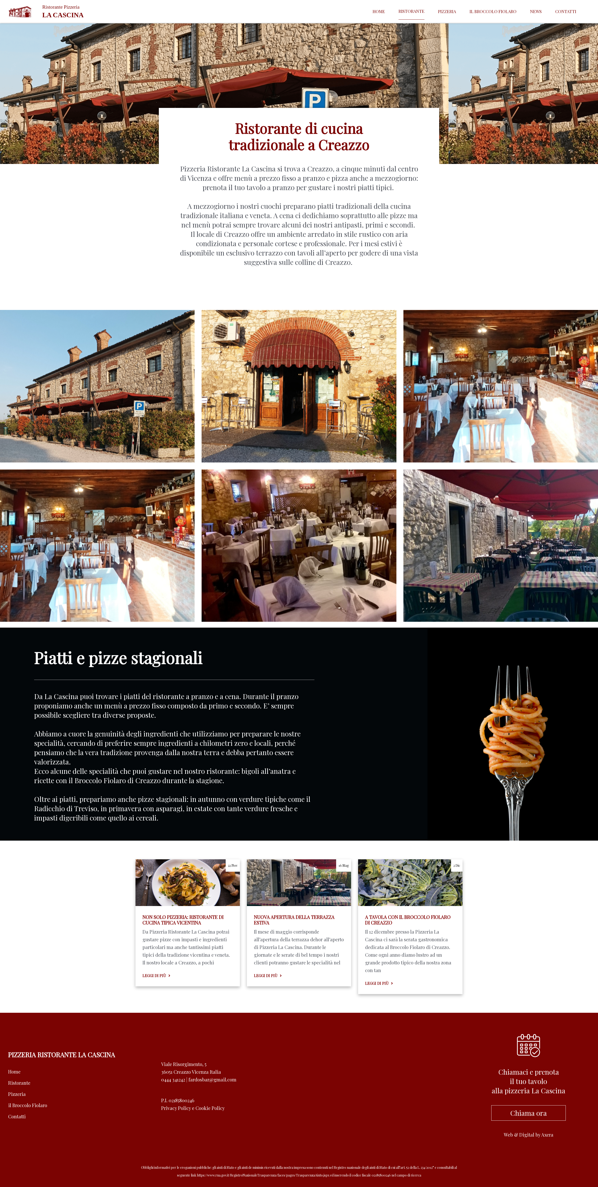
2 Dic (456, 865)
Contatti (565, 11)
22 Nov (233, 865)
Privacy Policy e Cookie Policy (193, 1108)
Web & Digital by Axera (528, 1134)
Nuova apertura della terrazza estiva (294, 920)
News (536, 11)
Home (379, 11)
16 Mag (343, 865)
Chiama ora (528, 1113)
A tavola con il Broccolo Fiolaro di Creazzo (408, 920)
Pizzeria (447, 11)
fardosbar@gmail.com (212, 1079)
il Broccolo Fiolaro (27, 1105)
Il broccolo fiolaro (493, 11)
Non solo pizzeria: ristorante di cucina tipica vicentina (183, 920)
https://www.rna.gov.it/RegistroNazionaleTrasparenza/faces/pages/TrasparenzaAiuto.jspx (263, 1175)
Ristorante (411, 11)
